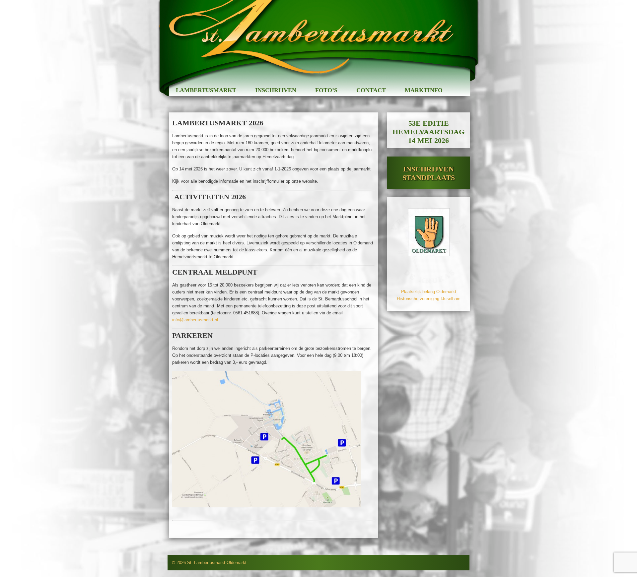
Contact (371, 90)
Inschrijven (275, 90)
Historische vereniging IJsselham (428, 298)
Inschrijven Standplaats (428, 173)
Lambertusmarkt (206, 90)
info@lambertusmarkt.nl (195, 319)
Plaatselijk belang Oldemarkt (428, 291)
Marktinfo (424, 90)
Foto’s (326, 90)
